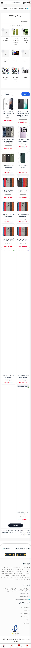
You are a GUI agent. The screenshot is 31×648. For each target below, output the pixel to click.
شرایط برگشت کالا (25, 617)
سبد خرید (12, 647)
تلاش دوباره (15, 525)
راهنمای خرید (26, 610)
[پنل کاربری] (4, 645)
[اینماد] (15, 630)
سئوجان (15, 641)
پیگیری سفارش (19, 647)
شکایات (27, 620)
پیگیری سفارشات (25, 607)
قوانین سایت (26, 623)
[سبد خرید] (11, 645)
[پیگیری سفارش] (19, 645)
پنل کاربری (4, 647)
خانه (28, 8)
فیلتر (25, 94)
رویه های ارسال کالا (24, 613)
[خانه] (27, 645)
